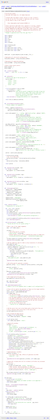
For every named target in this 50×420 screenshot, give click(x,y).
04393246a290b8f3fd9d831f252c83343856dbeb (24, 6)
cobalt (3, 6)
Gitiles (8, 418)
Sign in (47, 2)
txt (44, 418)
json (48, 418)
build (2, 8)
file (28, 11)
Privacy (11, 418)
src (40, 6)
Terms (15, 418)
